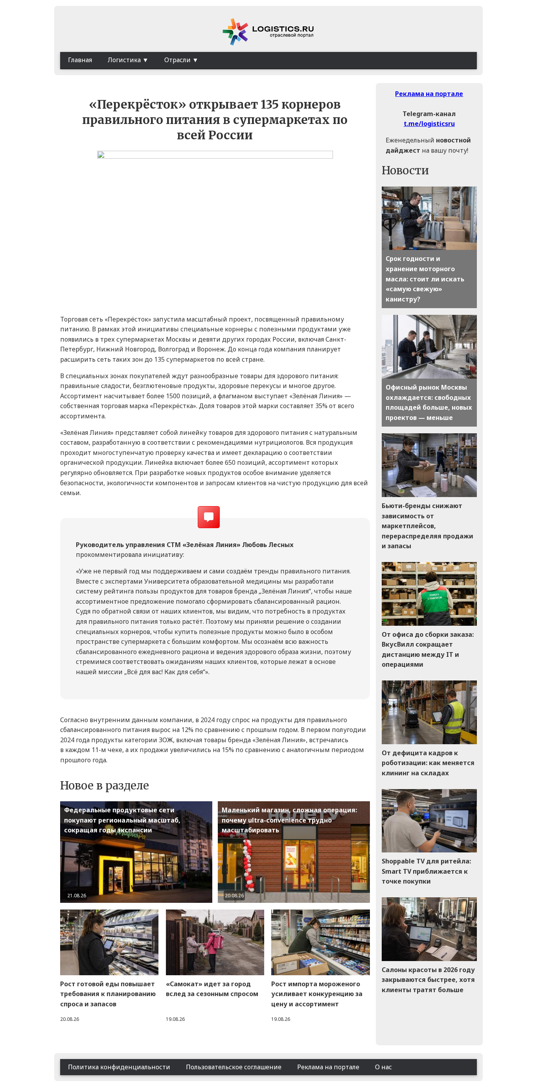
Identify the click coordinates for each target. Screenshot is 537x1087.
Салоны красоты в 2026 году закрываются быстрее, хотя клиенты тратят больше (428, 979)
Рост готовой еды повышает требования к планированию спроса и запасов (108, 994)
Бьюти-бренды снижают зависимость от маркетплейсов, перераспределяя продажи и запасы (427, 525)
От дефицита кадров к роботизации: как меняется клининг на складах (428, 763)
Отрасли (177, 59)
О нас (383, 1067)
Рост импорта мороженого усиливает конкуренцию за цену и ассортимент (316, 994)
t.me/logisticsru (429, 123)
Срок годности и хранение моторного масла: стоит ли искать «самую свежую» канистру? (425, 278)
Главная (80, 59)
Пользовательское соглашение (233, 1067)
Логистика (124, 59)
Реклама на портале (429, 93)
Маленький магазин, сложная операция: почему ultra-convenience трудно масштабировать (289, 820)
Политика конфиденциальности (119, 1067)
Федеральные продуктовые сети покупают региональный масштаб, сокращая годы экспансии (122, 820)
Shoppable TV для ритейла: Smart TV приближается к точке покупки (426, 871)
